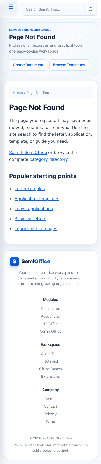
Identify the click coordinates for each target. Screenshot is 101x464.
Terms (51, 421)
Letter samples (30, 188)
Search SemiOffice (28, 152)
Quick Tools (50, 354)
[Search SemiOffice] (91, 9)
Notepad (50, 361)
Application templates (37, 198)
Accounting (50, 316)
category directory (49, 159)
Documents (50, 308)
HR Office (51, 324)
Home (18, 92)
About (51, 399)
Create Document (28, 65)
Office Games (50, 369)
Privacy (51, 414)
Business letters (30, 218)
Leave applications (34, 208)
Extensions (50, 376)
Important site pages (36, 228)
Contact (50, 406)
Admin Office (50, 331)
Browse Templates (69, 65)
